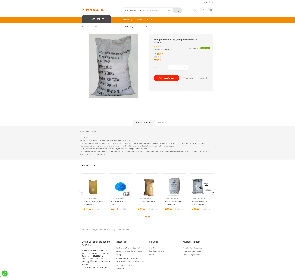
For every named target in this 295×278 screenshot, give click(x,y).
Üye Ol (151, 248)
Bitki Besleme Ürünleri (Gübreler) (128, 248)
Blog (113, 229)
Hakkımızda (86, 229)
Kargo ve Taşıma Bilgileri (192, 255)
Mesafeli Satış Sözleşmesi (192, 248)
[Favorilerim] (202, 10)
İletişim (152, 255)
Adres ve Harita (123, 229)
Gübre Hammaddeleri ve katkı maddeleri (130, 262)
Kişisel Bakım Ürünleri (124, 265)
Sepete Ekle (169, 78)
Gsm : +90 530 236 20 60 (92, 259)
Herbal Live (150, 20)
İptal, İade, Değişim (156, 251)
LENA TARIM (138, 20)
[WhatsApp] (4, 273)
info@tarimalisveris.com (94, 267)
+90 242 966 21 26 (92, 256)
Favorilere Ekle (203, 78)
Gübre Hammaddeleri (102, 27)
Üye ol (211, 2)
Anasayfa (85, 27)
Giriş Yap (204, 2)
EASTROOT (125, 20)
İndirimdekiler (120, 269)
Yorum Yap (165, 49)
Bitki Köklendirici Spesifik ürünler (127, 258)
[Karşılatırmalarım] (194, 10)
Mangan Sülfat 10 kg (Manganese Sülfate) (133, 27)
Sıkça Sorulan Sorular (101, 229)
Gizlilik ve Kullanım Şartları (192, 251)
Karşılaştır (189, 78)
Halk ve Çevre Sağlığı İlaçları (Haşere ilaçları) (129, 253)
